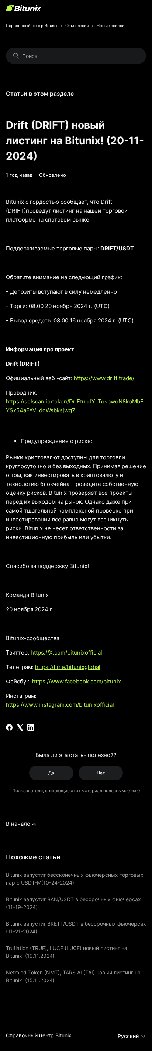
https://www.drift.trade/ (104, 378)
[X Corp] (20, 727)
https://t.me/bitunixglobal (67, 666)
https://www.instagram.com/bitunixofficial (60, 704)
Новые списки (111, 25)
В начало (18, 823)
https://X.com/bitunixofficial (66, 652)
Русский (129, 1036)
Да (51, 772)
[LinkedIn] (30, 727)
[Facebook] (9, 727)
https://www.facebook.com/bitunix (76, 681)
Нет (101, 772)
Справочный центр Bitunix (32, 25)
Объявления (77, 25)
